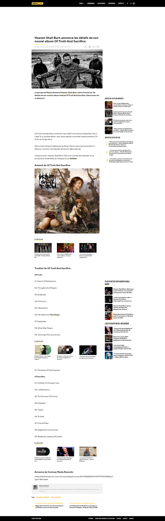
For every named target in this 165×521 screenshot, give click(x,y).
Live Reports (101, 3)
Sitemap (119, 518)
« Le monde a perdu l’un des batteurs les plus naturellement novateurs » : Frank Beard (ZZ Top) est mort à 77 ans (121, 160)
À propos (90, 518)
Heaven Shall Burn (69, 92)
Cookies (131, 518)
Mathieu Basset (41, 47)
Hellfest (73, 158)
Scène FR (121, 3)
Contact (125, 518)
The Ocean (55, 315)
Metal (49, 92)
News (81, 3)
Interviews (111, 3)
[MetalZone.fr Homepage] (37, 3)
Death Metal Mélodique (42, 497)
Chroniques (90, 3)
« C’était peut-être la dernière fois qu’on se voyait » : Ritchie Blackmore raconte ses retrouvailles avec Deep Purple (120, 153)
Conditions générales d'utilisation (105, 518)
